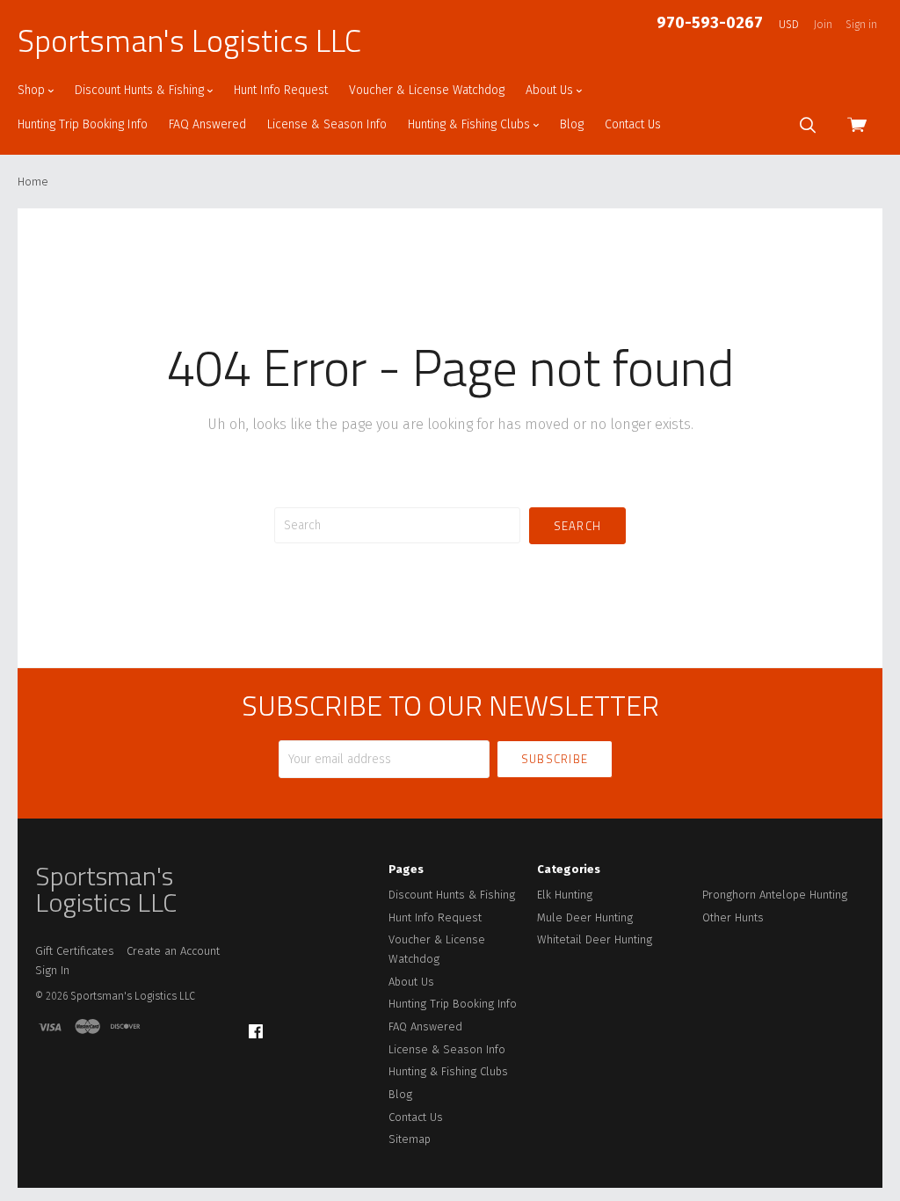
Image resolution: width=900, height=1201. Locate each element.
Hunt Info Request (281, 90)
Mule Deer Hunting (585, 917)
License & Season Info (327, 124)
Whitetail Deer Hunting (594, 939)
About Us (551, 90)
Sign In (52, 970)
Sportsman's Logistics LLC (189, 40)
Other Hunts (733, 917)
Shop (33, 90)
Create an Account (173, 950)
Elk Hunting (564, 894)
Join (823, 24)
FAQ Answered (207, 124)
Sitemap (409, 1139)
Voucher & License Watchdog (426, 90)
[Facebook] (256, 1031)
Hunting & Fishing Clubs (470, 124)
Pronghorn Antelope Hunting (774, 894)
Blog (572, 124)
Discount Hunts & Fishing (141, 90)
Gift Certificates (74, 950)
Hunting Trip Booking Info (83, 124)
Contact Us (633, 124)
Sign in (861, 24)
